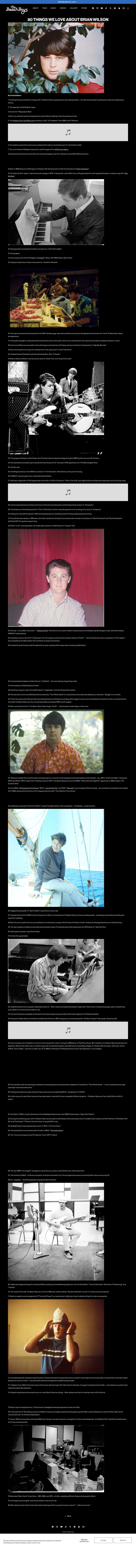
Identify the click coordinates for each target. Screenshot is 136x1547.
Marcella (70, 788)
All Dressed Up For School (28, 788)
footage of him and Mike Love (23, 121)
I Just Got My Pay (51, 788)
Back (69, 1516)
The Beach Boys (70, 1532)
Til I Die (107, 695)
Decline (123, 1540)
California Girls (42, 631)
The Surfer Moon (57, 1130)
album (61, 149)
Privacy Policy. (44, 1543)
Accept (103, 1540)
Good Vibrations (82, 169)
